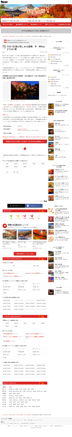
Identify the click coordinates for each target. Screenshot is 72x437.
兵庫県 (20, 400)
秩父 (31, 391)
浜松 (31, 397)
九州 (54, 21)
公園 (5, 292)
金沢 (13, 395)
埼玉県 (42, 163)
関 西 (4, 400)
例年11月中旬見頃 (31, 306)
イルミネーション (40, 419)
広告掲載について (46, 425)
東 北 (4, 389)
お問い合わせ (26, 425)
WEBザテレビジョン (17, 423)
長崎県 (21, 406)
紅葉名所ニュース (36, 24)
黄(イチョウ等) (22, 289)
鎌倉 (21, 391)
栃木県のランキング (10, 273)
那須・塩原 (16, 172)
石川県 (10, 395)
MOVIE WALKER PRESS (25, 423)
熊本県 (25, 406)
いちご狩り (10, 419)
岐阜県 (20, 397)
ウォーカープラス (4, 419)
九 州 (4, 406)
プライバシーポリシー (15, 425)
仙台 (13, 389)
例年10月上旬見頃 (19, 303)
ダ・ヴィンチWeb (10, 423)
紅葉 (35, 419)
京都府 (14, 400)
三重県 (24, 397)
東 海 (4, 397)
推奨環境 (21, 425)
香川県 (10, 404)
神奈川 (25, 21)
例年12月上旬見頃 (19, 309)
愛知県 (10, 397)
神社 (29, 105)
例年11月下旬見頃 (42, 306)
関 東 (4, 391)
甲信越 (29, 21)
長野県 (14, 393)
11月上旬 (20, 129)
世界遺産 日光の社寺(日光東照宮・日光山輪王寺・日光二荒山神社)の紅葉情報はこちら (25, 141)
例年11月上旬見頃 (19, 306)
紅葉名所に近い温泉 (65, 24)
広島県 (10, 402)
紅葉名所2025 (5, 21)
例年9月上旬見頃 (19, 365)
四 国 (4, 404)
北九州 (13, 406)
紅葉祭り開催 (7, 286)
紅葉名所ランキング (23, 24)
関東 (18, 21)
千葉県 (33, 163)
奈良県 (29, 400)
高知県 (22, 404)
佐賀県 (17, 406)
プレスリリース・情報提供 (33, 425)
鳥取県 (22, 402)
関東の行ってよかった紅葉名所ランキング (16, 40)
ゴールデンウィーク (19, 419)
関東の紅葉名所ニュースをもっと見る (25, 253)
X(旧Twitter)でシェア (17, 205)
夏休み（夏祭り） (30, 419)
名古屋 (13, 397)
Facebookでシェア (35, 205)
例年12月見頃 (7, 309)
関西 (39, 21)
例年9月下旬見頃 (41, 300)
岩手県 (20, 389)
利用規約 (9, 425)
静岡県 (28, 397)
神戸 (23, 400)
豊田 (17, 397)
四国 (51, 21)
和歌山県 (34, 400)
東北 (15, 21)
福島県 (32, 389)
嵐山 (17, 400)
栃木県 (15, 166)
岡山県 (14, 402)
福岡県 (10, 406)
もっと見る (66, 65)
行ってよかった (51, 24)
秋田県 (24, 389)
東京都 (15, 163)
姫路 (26, 400)
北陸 (33, 21)
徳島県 (18, 404)
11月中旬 (25, 129)
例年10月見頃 (7, 303)
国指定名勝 (21, 286)
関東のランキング (10, 333)
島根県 (26, 402)
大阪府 (10, 400)
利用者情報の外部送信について (59, 425)
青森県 (16, 389)
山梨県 (10, 393)
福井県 (20, 395)
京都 (42, 21)
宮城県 (10, 389)
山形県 (28, 389)
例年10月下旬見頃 (42, 303)
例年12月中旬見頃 (31, 374)
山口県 (18, 402)
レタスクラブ (3, 423)
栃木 (20, 21)
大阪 (44, 21)
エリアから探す (9, 24)
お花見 (14, 419)
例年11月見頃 (7, 306)
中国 (47, 21)
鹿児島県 (38, 406)
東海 (36, 21)
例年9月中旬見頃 (30, 365)
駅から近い (6, 289)
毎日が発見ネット (33, 423)
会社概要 (51, 425)
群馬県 (7, 166)
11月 (27, 107)
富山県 (16, 395)
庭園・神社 (36, 286)
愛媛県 (14, 404)
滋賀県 (38, 400)
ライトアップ (37, 283)
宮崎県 (33, 406)
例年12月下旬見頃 (42, 374)
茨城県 (24, 166)
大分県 (29, 406)
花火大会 (25, 419)
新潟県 (18, 393)
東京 (23, 21)
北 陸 (4, 395)
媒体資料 (40, 425)
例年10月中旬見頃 (31, 303)
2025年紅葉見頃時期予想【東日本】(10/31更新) (18, 42)
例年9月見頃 (7, 300)
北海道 (11, 21)
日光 (8, 105)
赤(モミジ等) (37, 289)
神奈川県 (25, 163)
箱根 (18, 391)
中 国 (4, 402)
